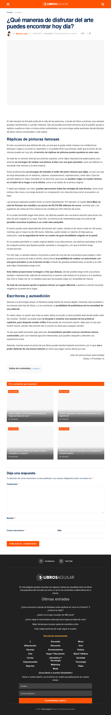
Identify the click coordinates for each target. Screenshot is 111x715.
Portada (10, 12)
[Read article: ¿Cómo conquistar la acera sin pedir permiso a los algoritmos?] (81, 405)
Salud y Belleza (81, 653)
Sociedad (18, 12)
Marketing (55, 664)
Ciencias (30, 649)
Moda (55, 668)
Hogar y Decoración (55, 653)
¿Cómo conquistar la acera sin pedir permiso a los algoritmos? (80, 414)
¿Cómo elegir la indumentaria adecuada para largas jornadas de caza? (27, 414)
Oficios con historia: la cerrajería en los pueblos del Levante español (80, 451)
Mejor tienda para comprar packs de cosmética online (55, 624)
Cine (30, 653)
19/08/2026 (14, 419)
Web (60, 530)
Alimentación (30, 645)
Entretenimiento (55, 649)
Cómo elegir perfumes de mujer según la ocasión (55, 628)
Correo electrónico (16, 530)
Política (80, 649)
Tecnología (81, 661)
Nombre (11, 518)
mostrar (36, 368)
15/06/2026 (64, 419)
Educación (56, 645)
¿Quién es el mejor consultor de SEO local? (55, 614)
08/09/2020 (37, 33)
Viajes (81, 665)
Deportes (30, 665)
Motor (81, 641)
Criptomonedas (30, 661)
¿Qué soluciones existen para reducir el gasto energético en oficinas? (27, 451)
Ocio (81, 645)
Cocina (30, 657)
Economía (55, 641)
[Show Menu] (8, 4)
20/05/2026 (14, 457)
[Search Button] (103, 4)
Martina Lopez (22, 33)
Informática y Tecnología (55, 659)
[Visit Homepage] (55, 4)
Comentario (13, 484)
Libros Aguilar (46, 709)
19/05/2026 (64, 457)
